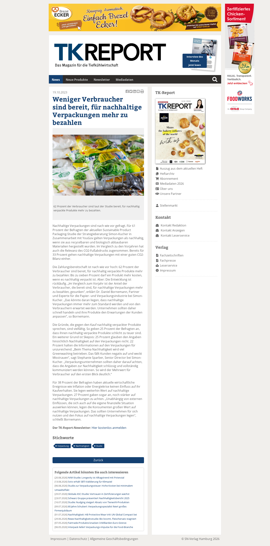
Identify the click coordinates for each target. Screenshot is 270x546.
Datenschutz (78, 539)
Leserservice (168, 265)
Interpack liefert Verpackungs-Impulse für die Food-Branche (100, 527)
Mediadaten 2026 (172, 184)
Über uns (166, 189)
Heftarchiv (167, 174)
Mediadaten (124, 80)
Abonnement (169, 179)
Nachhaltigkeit (82, 445)
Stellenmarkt (169, 205)
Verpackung (63, 445)
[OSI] (239, 113)
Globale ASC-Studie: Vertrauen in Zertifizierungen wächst (98, 494)
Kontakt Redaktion (173, 225)
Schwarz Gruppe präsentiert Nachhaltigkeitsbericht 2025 (98, 498)
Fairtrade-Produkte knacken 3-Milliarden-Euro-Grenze (97, 522)
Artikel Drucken (142, 93)
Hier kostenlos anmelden (109, 428)
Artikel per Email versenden (138, 93)
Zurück (98, 460)
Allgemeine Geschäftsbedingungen (114, 539)
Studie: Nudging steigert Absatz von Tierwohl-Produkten (98, 502)
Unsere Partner (170, 194)
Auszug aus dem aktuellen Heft (181, 168)
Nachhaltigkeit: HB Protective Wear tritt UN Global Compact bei (102, 514)
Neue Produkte (77, 80)
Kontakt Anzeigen (173, 230)
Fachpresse (168, 260)
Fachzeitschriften (171, 255)
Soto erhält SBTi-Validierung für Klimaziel (90, 481)
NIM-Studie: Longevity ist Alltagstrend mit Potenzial (96, 477)
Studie (99, 445)
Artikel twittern (131, 93)
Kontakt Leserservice (175, 235)
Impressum (168, 270)
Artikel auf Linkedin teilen (135, 93)
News (56, 80)
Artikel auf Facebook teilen (127, 93)
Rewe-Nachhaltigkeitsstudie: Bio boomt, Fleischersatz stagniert (102, 518)
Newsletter (102, 80)
